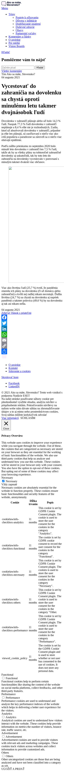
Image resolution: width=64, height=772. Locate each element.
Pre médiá (14, 42)
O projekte (14, 39)
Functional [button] (7, 674)
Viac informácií (10, 417)
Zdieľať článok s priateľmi (16, 312)
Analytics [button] (6, 713)
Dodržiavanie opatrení (28, 23)
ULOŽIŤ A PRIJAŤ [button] (13, 768)
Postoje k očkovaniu (27, 17)
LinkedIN (14, 386)
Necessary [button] (7, 477)
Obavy (19, 30)
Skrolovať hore (9, 377)
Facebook (14, 383)
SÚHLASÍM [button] (27, 417)
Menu (4, 8)
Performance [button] (8, 694)
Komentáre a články (20, 36)
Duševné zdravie (25, 27)
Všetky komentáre (11, 70)
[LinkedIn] (32, 329)
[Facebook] (32, 317)
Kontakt (13, 368)
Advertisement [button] (9, 733)
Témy (12, 14)
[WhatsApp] (32, 334)
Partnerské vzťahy (26, 33)
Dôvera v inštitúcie (26, 20)
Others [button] (5, 752)
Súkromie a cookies (20, 371)
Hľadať (5, 52)
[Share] (32, 351)
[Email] (32, 340)
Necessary (11, 481)
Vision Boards (17, 46)
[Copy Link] (32, 346)
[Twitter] (32, 323)
